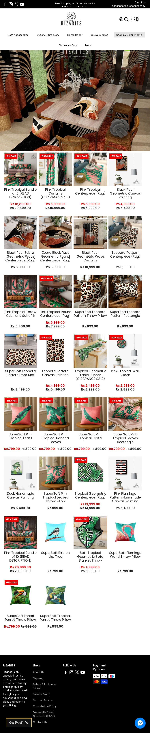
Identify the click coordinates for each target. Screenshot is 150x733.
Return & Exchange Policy (44, 686)
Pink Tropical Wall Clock (125, 373)
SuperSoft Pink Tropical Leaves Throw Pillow (55, 497)
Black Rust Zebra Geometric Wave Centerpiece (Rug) (20, 256)
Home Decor (74, 35)
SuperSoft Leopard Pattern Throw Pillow (90, 314)
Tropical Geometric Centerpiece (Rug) (90, 495)
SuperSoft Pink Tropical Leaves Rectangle (125, 438)
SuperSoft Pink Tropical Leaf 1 (20, 436)
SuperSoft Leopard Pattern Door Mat (20, 373)
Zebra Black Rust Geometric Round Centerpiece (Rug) (55, 256)
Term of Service (43, 700)
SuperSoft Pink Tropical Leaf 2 (90, 436)
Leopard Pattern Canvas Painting (55, 373)
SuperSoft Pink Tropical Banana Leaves (55, 438)
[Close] (26, 722)
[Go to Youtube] (22, 4)
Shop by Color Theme (129, 35)
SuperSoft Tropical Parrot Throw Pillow (55, 618)
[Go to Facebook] (5, 4)
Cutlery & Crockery (48, 35)
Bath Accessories (18, 35)
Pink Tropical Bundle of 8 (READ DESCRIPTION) (20, 193)
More (88, 45)
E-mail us (140, 2)
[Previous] (45, 168)
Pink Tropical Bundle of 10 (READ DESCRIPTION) (20, 556)
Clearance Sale (68, 45)
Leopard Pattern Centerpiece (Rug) (125, 254)
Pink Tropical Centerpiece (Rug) (90, 191)
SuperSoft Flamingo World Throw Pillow (125, 554)
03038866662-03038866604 (129, 6)
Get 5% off (15, 722)
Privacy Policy (41, 694)
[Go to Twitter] (16, 4)
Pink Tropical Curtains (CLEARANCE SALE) (55, 193)
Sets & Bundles (99, 35)
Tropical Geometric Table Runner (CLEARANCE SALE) (90, 375)
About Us (38, 672)
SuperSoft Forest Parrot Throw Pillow (20, 618)
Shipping (38, 678)
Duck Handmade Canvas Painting (20, 495)
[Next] (65, 168)
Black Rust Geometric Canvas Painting (125, 193)
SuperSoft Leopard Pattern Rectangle (125, 314)
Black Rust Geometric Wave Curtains (90, 256)
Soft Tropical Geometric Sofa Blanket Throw (90, 556)
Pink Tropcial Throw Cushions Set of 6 (20, 314)
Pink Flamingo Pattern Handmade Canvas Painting (125, 497)
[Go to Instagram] (10, 4)
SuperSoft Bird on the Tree (55, 554)
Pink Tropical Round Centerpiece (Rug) (55, 314)
